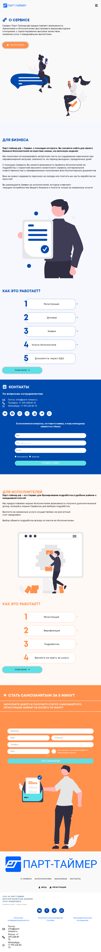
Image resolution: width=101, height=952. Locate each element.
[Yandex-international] (27, 413)
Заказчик (35, 457)
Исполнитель (22, 457)
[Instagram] (19, 413)
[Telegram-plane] (41, 413)
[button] (15, 45)
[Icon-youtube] (34, 413)
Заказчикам (60, 879)
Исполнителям (43, 879)
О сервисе (26, 879)
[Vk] (4, 413)
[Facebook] (12, 413)
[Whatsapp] (49, 413)
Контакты (75, 879)
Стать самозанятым (50, 761)
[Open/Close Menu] (96, 5)
